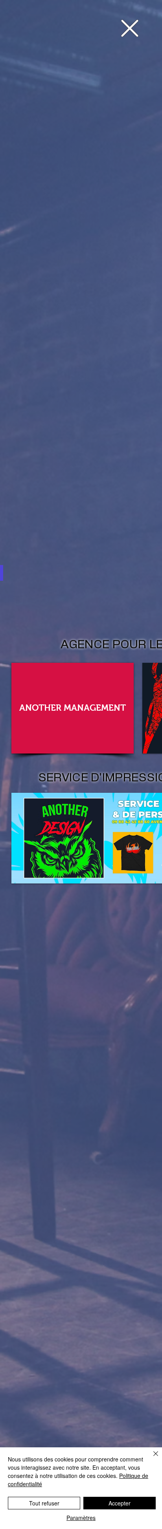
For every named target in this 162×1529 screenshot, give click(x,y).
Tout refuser (44, 1503)
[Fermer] (151, 1458)
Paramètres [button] (81, 1518)
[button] (129, 28)
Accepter (120, 1503)
